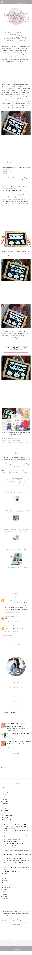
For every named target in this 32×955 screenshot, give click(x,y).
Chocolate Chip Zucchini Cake (11, 848)
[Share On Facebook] (27, 474)
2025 (4, 790)
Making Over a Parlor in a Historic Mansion (15, 824)
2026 (4, 788)
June (5, 876)
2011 (4, 899)
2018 (4, 806)
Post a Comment (8, 635)
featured (5, 472)
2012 (4, 896)
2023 (4, 795)
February (6, 885)
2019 (4, 804)
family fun (25, 470)
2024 (4, 792)
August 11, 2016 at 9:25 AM (12, 622)
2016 (4, 810)
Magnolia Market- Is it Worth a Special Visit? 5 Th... (17, 826)
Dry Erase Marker (6, 171)
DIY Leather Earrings (9, 828)
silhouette (24, 472)
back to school (14, 470)
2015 (4, 889)
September (7, 820)
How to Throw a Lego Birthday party (13, 858)
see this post (20, 197)
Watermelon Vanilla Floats (11, 841)
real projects (14, 472)
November (7, 815)
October (6, 817)
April (5, 880)
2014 (4, 892)
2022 (4, 797)
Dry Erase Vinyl (5, 169)
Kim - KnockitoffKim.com (13, 598)
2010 (4, 901)
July (5, 873)
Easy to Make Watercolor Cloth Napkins (14, 863)
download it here (11, 188)
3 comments (4, 475)
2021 (4, 799)
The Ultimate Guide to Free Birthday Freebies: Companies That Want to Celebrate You (18, 725)
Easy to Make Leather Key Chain (12, 871)
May (5, 878)
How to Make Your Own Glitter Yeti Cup (14, 865)
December (7, 813)
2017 (4, 808)
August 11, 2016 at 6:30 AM (12, 612)
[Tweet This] (25, 474)
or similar (26, 167)
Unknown (8, 616)
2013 (4, 894)
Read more (15, 730)
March (6, 883)
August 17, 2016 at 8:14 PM (12, 631)
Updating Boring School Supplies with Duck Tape (16, 860)
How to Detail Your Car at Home (12, 839)
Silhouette (4, 173)
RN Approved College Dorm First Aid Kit (14, 843)
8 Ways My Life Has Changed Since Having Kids (16, 846)
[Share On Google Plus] (29, 474)
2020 (4, 801)
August (6, 822)
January (6, 887)
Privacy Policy (5, 938)
